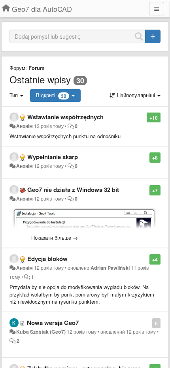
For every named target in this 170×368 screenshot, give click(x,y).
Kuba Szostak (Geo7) (41, 331)
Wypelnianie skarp (52, 156)
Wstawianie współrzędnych (65, 117)
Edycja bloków (47, 258)
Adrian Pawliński (110, 267)
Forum (36, 67)
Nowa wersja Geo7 (53, 322)
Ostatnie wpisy (40, 79)
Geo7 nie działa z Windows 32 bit (73, 189)
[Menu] (156, 8)
